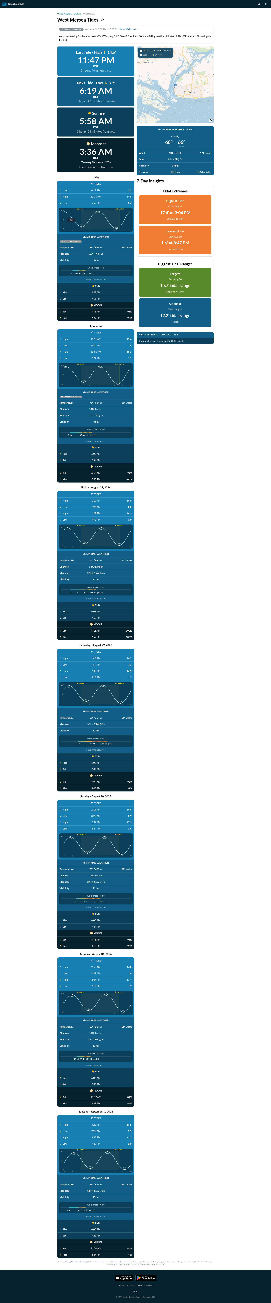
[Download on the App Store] (124, 1278)
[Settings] (266, 4)
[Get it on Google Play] (146, 1278)
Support (149, 1285)
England (77, 14)
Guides (121, 1285)
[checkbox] (155, 51)
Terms (140, 1285)
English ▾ (135, 1291)
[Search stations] (258, 4)
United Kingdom (64, 14)
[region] (175, 84)
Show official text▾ (128, 29)
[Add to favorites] (102, 19)
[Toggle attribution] (210, 120)
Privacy (130, 1285)
